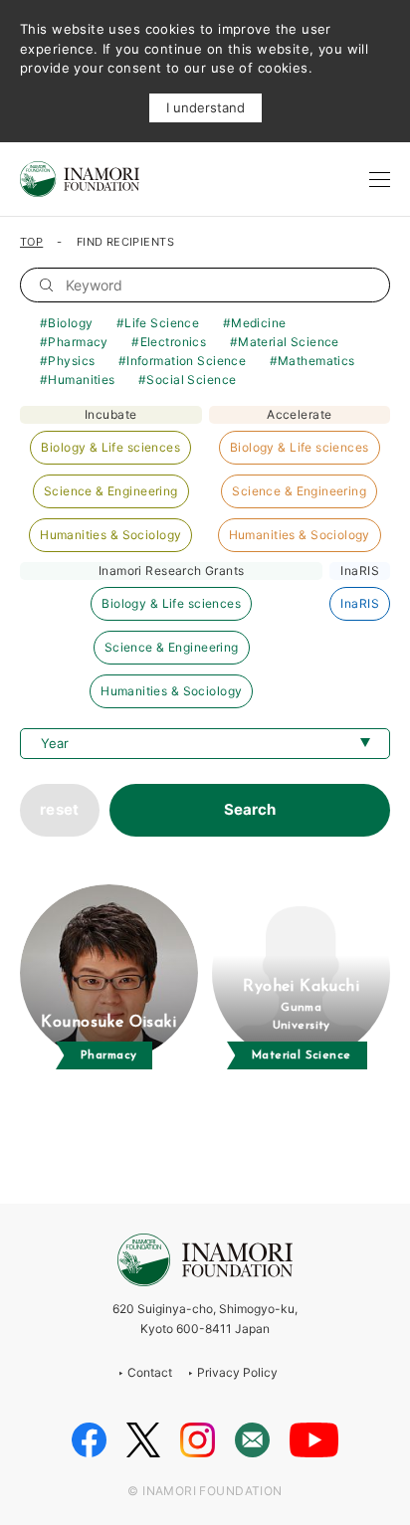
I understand (205, 107)
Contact (149, 1372)
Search (250, 809)
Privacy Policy (237, 1372)
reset (60, 809)
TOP (31, 242)
